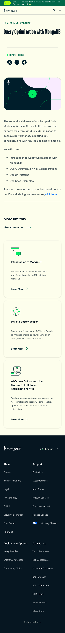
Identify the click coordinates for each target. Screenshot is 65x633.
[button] (32, 269)
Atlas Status (38, 489)
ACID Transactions (41, 585)
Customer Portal (40, 480)
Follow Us (8, 531)
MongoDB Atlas (11, 551)
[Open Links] (59, 10)
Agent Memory (39, 602)
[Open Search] (54, 10)
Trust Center (9, 523)
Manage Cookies (40, 514)
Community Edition (13, 568)
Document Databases (42, 568)
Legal (6, 489)
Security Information (13, 514)
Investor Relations (12, 480)
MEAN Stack (38, 610)
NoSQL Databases (40, 559)
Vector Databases (40, 551)
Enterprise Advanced (13, 559)
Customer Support (41, 506)
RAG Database (39, 576)
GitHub (7, 506)
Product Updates (40, 497)
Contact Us (37, 472)
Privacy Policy (10, 497)
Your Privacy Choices (47, 523)
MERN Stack (38, 593)
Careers (7, 472)
